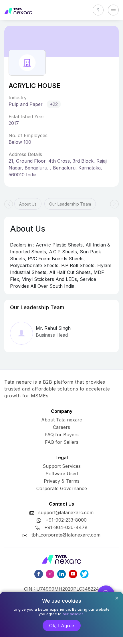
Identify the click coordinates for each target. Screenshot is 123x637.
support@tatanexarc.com (66, 512)
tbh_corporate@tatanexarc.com (65, 535)
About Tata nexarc (61, 420)
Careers (61, 427)
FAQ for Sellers (61, 442)
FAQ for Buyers (62, 434)
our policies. (73, 614)
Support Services (62, 466)
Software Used (61, 473)
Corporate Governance (61, 488)
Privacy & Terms (62, 481)
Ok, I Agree (61, 625)
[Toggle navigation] (113, 10)
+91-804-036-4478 (66, 527)
